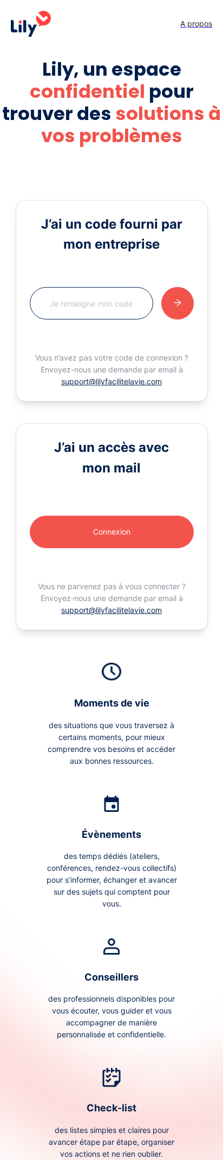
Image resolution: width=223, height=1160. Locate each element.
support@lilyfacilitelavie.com (111, 381)
